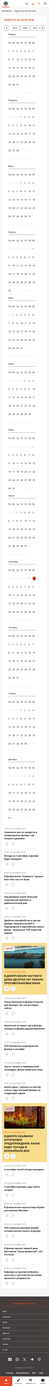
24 (17, 76)
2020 (25, 27)
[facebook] (9, 1359)
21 (34, 67)
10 (17, 59)
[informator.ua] (5, 3)
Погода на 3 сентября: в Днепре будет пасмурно (21, 857)
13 (29, 59)
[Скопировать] (13, 843)
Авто (34, 1373)
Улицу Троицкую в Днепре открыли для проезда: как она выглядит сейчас (23, 1005)
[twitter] (24, 1359)
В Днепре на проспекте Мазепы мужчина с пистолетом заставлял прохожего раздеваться (23, 1275)
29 (9, 84)
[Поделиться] (6, 843)
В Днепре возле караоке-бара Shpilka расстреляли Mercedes (24, 1209)
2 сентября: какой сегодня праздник (24, 1169)
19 (25, 67)
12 (25, 59)
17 (17, 67)
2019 (14, 27)
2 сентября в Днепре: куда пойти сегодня (22, 1188)
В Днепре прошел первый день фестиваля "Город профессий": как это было (23, 1251)
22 (9, 76)
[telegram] (31, 1359)
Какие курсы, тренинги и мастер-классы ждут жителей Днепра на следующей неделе (22, 1090)
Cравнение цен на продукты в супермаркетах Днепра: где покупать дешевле (20, 835)
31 (17, 84)
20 (29, 67)
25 (22, 76)
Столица (9, 1373)
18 (22, 67)
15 (9, 67)
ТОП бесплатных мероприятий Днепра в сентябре (21, 1048)
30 (13, 84)
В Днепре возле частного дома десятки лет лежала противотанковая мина (23, 979)
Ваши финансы (22, 1373)
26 (25, 76)
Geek (41, 1373)
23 (13, 76)
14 (34, 59)
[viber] (39, 1359)
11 (22, 59)
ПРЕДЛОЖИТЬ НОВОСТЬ (24, 1303)
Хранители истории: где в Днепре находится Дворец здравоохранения (24, 1027)
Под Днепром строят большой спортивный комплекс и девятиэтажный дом (20, 900)
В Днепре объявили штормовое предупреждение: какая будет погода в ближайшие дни (22, 1143)
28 (34, 76)
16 (13, 67)
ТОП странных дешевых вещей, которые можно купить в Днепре (22, 1229)
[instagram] (17, 1359)
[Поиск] (39, 3)
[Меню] (45, 3)
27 (29, 76)
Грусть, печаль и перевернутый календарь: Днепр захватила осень (23, 1068)
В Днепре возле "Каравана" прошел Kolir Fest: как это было (23, 878)
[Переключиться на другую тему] (32, 3)
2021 (35, 27)
